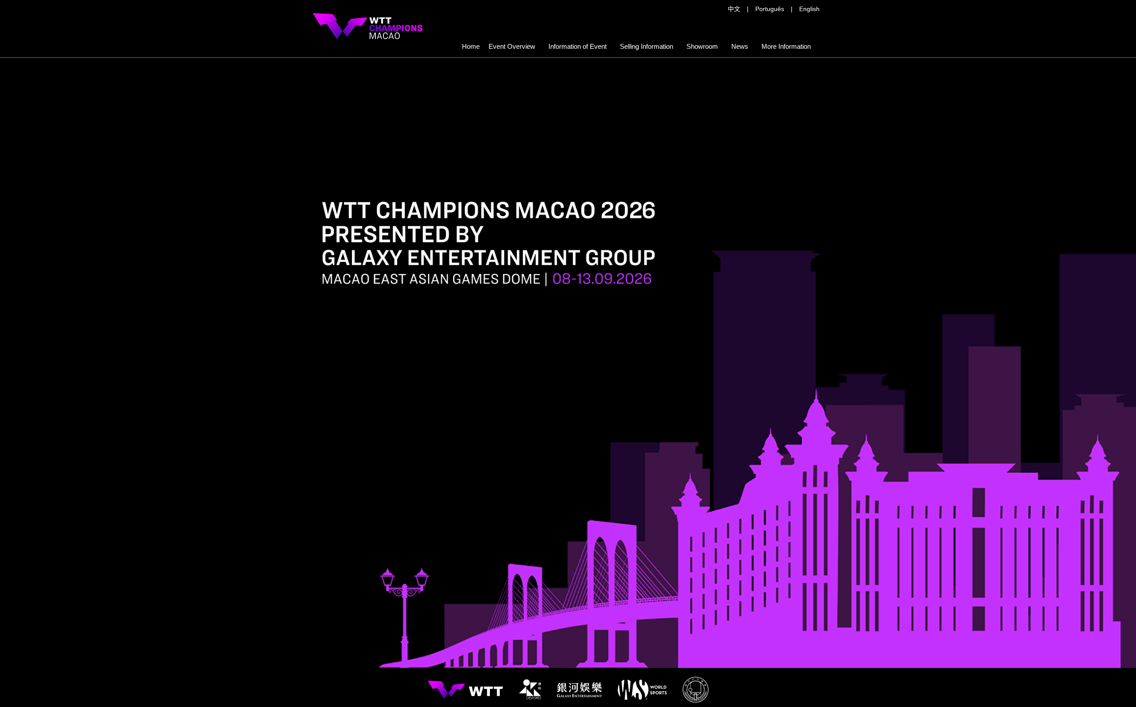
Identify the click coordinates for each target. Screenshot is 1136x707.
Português (769, 8)
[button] (646, 46)
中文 (734, 8)
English (809, 8)
